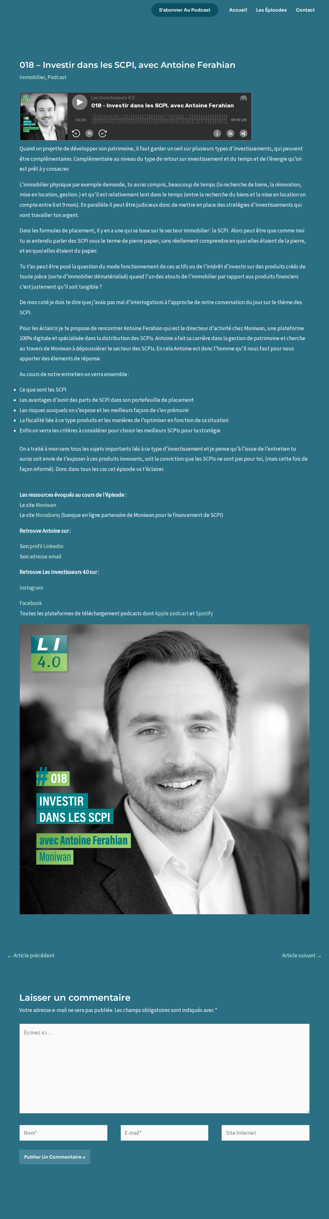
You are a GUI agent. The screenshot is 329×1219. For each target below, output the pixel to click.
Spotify (204, 613)
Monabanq (48, 515)
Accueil (238, 10)
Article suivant (302, 955)
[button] (184, 10)
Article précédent (31, 955)
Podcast (57, 77)
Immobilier (32, 77)
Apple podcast (172, 613)
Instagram (31, 587)
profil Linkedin (46, 546)
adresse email (45, 556)
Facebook (31, 603)
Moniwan (46, 505)
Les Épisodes (271, 10)
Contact (305, 10)
